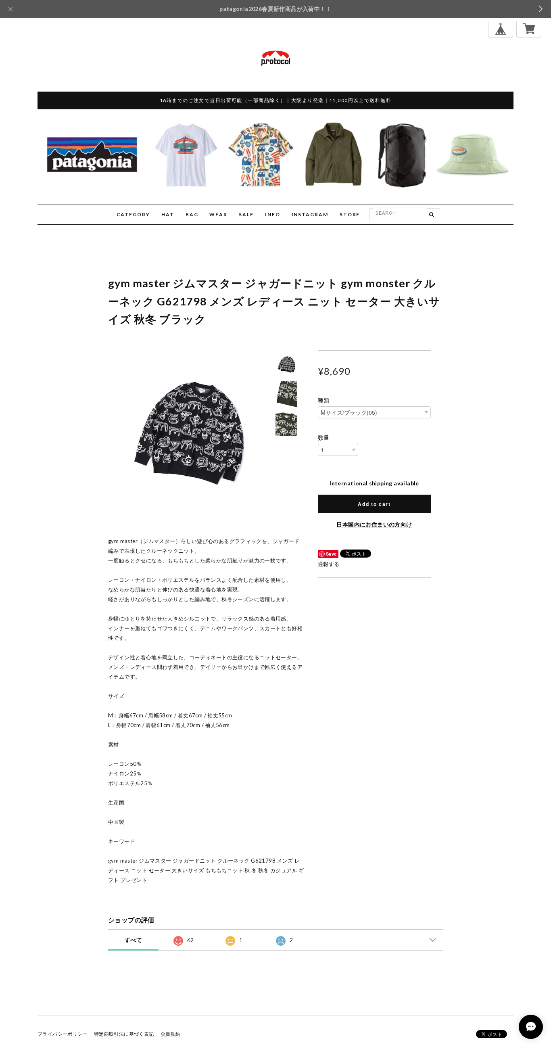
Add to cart (374, 504)
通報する (329, 564)
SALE (246, 214)
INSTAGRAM (310, 214)
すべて (133, 939)
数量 (324, 438)
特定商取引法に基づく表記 (124, 1034)
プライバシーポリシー (63, 1034)
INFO (272, 214)
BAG (192, 214)
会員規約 (171, 1034)
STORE (350, 214)
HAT (167, 214)
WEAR (218, 214)
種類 (324, 400)
